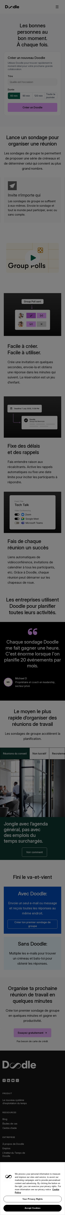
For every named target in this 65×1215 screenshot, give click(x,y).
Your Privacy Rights (32, 1199)
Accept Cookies (32, 1208)
